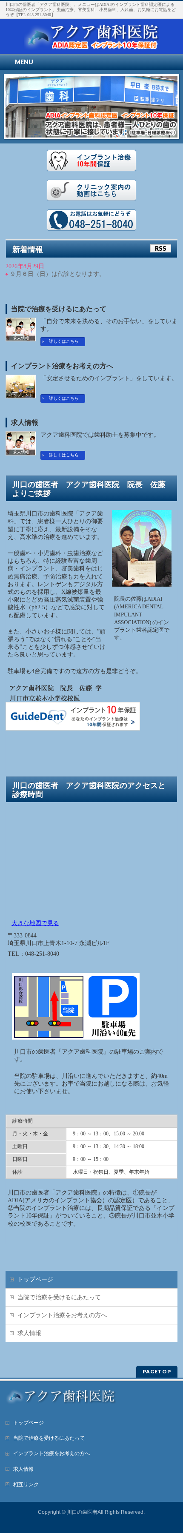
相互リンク (26, 1484)
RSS (160, 248)
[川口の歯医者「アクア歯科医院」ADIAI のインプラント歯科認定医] (91, 40)
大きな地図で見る (35, 923)
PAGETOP (157, 1371)
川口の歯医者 (82, 1512)
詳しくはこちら (64, 341)
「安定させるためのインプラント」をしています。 (108, 378)
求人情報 (24, 422)
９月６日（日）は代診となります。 (57, 274)
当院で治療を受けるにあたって (58, 308)
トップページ (35, 1279)
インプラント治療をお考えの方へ (62, 366)
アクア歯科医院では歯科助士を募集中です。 (100, 435)
